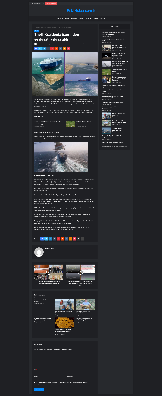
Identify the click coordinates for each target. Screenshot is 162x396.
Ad (35, 369)
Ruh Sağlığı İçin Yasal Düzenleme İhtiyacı (113, 85)
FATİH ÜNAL (40, 44)
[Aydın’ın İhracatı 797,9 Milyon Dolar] (64, 304)
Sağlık (81, 18)
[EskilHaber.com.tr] (81, 11)
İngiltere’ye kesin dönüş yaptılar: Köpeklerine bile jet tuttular (119, 78)
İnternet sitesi (69, 376)
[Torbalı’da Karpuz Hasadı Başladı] (70, 124)
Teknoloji (88, 18)
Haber (67, 18)
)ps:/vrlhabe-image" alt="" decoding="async (114, 146)
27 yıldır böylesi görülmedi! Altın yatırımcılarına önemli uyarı (63, 331)
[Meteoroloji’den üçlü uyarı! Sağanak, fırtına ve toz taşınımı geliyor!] (106, 64)
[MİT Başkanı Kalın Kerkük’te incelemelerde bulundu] (106, 48)
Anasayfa (60, 18)
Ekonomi (74, 18)
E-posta (36, 376)
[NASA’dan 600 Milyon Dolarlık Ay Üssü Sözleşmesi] (106, 56)
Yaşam (96, 18)
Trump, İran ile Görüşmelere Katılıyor (112, 142)
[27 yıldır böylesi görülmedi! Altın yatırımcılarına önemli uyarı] (64, 322)
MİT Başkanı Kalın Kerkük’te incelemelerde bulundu (119, 47)
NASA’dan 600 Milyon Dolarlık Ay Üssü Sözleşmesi (118, 55)
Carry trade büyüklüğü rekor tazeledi (112, 102)
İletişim (102, 18)
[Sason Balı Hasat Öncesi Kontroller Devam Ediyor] (85, 304)
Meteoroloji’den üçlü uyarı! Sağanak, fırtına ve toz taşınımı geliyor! (120, 63)
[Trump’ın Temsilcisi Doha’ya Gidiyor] (106, 131)
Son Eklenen (115, 26)
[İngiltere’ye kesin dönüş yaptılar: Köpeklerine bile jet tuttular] (106, 79)
